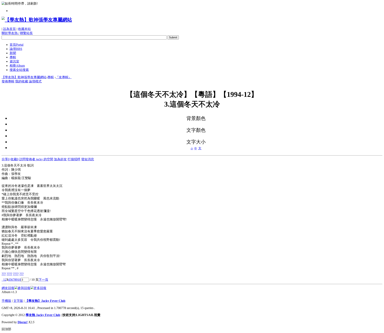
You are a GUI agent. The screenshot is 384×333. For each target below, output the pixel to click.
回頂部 (6, 329)
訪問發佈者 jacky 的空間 (36, 159)
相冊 (17, 65)
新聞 (13, 53)
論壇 (16, 49)
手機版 (6, 300)
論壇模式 (35, 81)
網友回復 (8, 288)
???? (9, 274)
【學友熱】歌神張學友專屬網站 (24, 77)
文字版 (18, 300)
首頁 (16, 44)
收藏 (14, 159)
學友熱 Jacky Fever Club (43, 315)
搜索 (19, 69)
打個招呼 (74, 159)
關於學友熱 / (10, 33)
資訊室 (14, 61)
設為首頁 (9, 29)
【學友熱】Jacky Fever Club (45, 300)
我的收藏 (21, 81)
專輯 (13, 57)
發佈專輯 (8, 81)
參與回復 (24, 288)
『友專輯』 (64, 77)
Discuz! (23, 322)
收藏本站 (24, 29)
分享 (6, 159)
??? (4, 274)
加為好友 (60, 159)
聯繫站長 (26, 33)
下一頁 (43, 279)
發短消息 (87, 159)
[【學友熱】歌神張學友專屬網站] (37, 19)
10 (19, 279)
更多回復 (40, 288)
